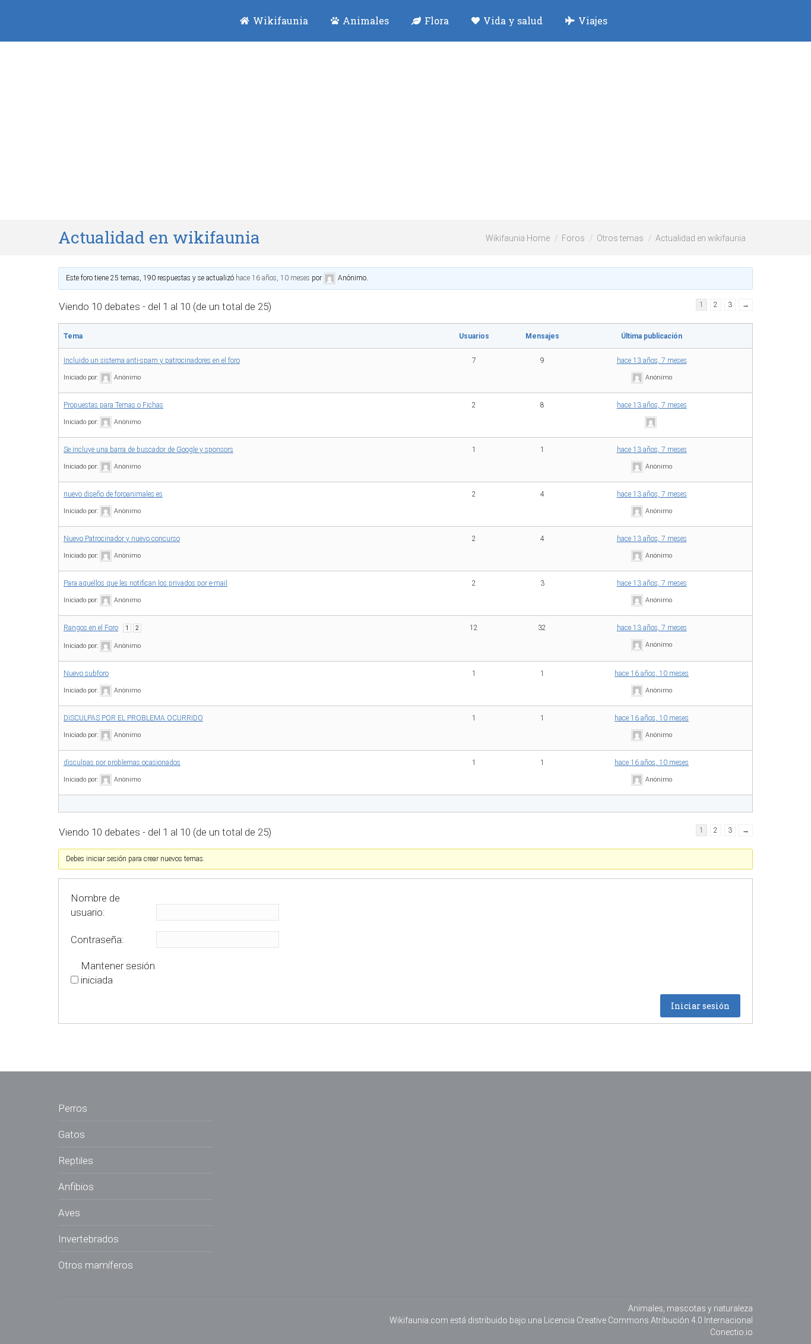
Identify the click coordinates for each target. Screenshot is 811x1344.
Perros (72, 1108)
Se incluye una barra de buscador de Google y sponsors (148, 449)
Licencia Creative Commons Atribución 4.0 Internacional (648, 1320)
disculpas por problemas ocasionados (122, 762)
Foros (573, 238)
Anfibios (76, 1187)
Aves (69, 1213)
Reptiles (75, 1160)
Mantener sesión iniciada (118, 973)
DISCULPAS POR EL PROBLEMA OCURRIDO (133, 718)
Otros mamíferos (95, 1265)
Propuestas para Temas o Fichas (113, 405)
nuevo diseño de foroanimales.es (113, 494)
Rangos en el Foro (91, 628)
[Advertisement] (405, 131)
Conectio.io (731, 1332)
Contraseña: (97, 939)
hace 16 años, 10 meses (273, 278)
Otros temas (620, 238)
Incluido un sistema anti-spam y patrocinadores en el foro (152, 360)
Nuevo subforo (86, 673)
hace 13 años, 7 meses (652, 360)
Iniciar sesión (700, 1005)
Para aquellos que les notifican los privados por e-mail (145, 583)
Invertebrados (88, 1239)
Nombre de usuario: (95, 905)
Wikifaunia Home (518, 238)
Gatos (71, 1134)
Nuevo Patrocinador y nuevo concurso (122, 539)
